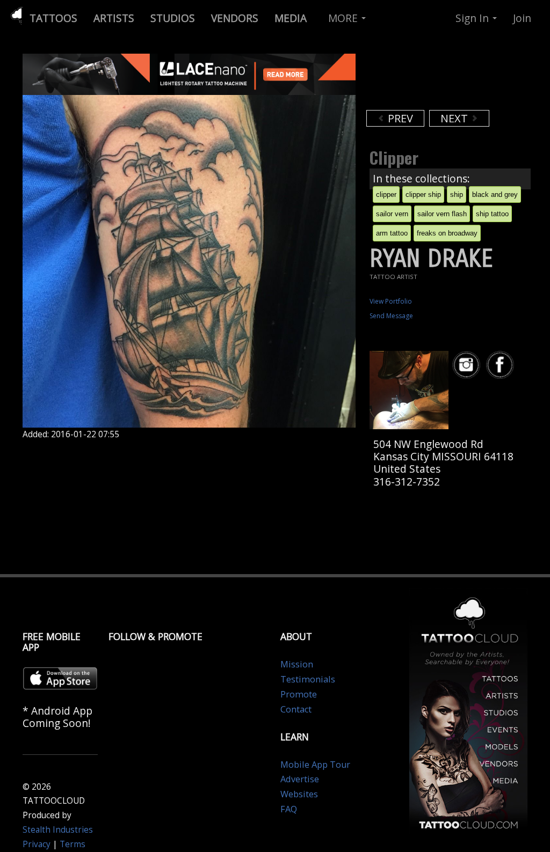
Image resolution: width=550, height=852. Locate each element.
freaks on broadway (447, 233)
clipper (386, 194)
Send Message (391, 315)
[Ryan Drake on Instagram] (467, 365)
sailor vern (392, 214)
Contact (296, 709)
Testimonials (307, 679)
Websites (299, 794)
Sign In (473, 18)
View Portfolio (391, 301)
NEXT (455, 118)
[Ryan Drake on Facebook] (501, 365)
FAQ (288, 809)
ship (456, 194)
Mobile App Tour (315, 764)
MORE (344, 18)
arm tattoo (392, 233)
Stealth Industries (58, 829)
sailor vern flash (442, 214)
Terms (72, 844)
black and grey (495, 194)
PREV (399, 118)
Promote (298, 694)
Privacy (36, 844)
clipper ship (423, 194)
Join (522, 18)
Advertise (299, 779)
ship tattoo (492, 214)
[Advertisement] (452, 80)
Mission (296, 664)
